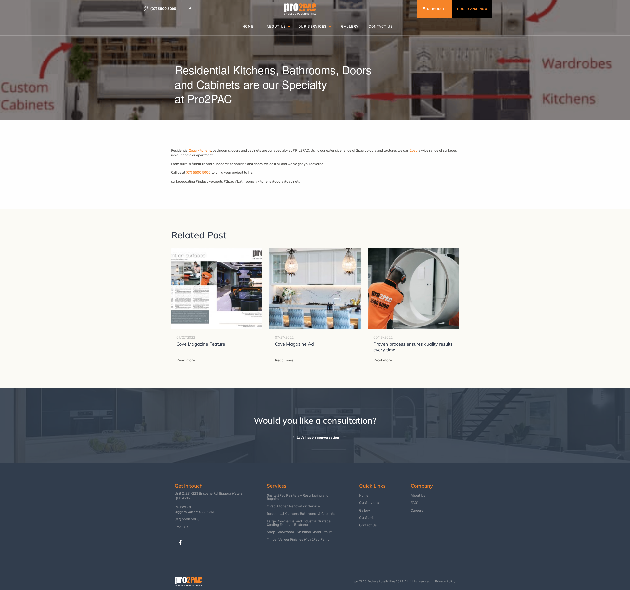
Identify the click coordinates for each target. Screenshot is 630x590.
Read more (185, 360)
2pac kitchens (200, 150)
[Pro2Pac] (300, 9)
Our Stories (367, 518)
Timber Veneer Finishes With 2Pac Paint (298, 539)
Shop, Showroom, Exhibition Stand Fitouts (299, 532)
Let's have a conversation (318, 437)
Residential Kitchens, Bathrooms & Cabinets (301, 514)
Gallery (350, 26)
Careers (417, 510)
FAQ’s (415, 503)
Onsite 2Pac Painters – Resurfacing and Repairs (297, 497)
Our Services (313, 26)
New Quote (437, 9)
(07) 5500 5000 (198, 173)
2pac (414, 150)
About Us (276, 26)
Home (247, 26)
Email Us (181, 527)
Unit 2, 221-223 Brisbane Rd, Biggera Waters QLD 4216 (209, 495)
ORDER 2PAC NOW (472, 9)
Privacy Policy (445, 581)
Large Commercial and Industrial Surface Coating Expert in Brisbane (299, 523)
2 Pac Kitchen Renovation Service (293, 506)
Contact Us (381, 26)
